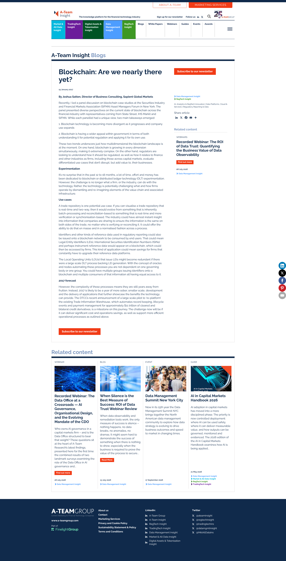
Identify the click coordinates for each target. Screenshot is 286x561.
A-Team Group (157, 515)
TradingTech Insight (74, 25)
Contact (102, 514)
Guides (185, 24)
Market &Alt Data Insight (58, 27)
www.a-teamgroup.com (64, 520)
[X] (282, 273)
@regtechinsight (205, 519)
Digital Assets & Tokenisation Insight (93, 27)
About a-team (170, 5)
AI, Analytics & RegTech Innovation (189, 104)
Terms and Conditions (110, 531)
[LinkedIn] (282, 265)
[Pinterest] (282, 288)
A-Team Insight (157, 519)
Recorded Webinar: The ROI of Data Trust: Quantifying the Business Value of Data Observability (199, 148)
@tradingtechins (205, 524)
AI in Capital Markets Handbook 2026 (208, 398)
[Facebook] (282, 280)
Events (196, 24)
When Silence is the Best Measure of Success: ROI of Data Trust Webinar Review (118, 402)
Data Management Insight (113, 27)
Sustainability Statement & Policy (117, 527)
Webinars (172, 24)
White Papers (155, 24)
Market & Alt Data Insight (204, 479)
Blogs (141, 24)
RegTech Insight (128, 25)
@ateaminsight (204, 515)
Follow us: (191, 17)
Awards (209, 24)
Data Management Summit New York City (164, 398)
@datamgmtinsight (206, 528)
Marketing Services (210, 5)
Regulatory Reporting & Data (196, 107)
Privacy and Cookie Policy (112, 523)
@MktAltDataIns (205, 532)
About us (103, 510)
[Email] (282, 295)
